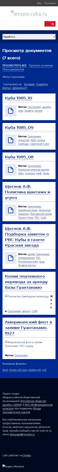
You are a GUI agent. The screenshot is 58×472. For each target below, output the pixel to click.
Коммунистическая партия (33, 169)
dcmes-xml (15, 369)
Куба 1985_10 (18, 98)
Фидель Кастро (27, 265)
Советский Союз (39, 143)
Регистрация (50, 3)
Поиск (53, 24)
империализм (26, 257)
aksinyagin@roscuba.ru (22, 434)
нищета (28, 110)
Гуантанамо (34, 107)
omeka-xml (34, 369)
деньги (26, 311)
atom (5, 369)
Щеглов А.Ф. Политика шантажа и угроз (27, 192)
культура (30, 173)
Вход (39, 3)
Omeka (27, 455)
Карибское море (27, 210)
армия (31, 254)
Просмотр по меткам (41, 65)
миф (38, 173)
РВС (36, 217)
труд (41, 261)
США (43, 217)
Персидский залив (41, 213)
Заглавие (29, 84)
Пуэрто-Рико (25, 217)
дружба (46, 107)
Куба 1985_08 (19, 157)
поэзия (38, 110)
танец (46, 173)
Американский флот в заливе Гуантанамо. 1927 (28, 328)
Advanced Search (47, 24)
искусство (24, 140)
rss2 (44, 369)
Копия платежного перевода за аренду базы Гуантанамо (26, 282)
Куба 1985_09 (19, 127)
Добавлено (18, 88)
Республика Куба (28, 261)
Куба (33, 140)
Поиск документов (13, 69)
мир (20, 110)
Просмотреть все (14, 65)
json (25, 369)
